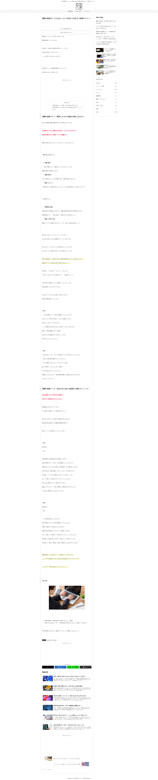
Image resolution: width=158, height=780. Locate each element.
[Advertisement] (66, 23)
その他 (44, 640)
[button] (85, 667)
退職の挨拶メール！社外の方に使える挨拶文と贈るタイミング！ (67, 107)
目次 (65, 102)
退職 (55, 640)
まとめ (54, 109)
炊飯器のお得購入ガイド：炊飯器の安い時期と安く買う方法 (106, 32)
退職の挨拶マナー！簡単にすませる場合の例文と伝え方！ (66, 105)
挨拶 (48, 640)
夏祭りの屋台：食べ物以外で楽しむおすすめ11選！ (106, 22)
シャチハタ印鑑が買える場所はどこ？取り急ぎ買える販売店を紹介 (106, 43)
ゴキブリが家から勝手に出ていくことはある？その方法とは (106, 27)
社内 (52, 640)
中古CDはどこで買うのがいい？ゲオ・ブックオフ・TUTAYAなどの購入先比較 (106, 37)
